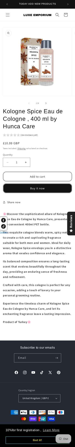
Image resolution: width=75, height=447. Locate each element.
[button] (7, 15)
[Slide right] (46, 103)
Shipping (22, 148)
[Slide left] (29, 103)
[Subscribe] (56, 357)
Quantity (7, 154)
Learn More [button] (51, 430)
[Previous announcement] (7, 4)
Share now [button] (13, 202)
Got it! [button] (37, 440)
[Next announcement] (68, 4)
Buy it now (37, 188)
